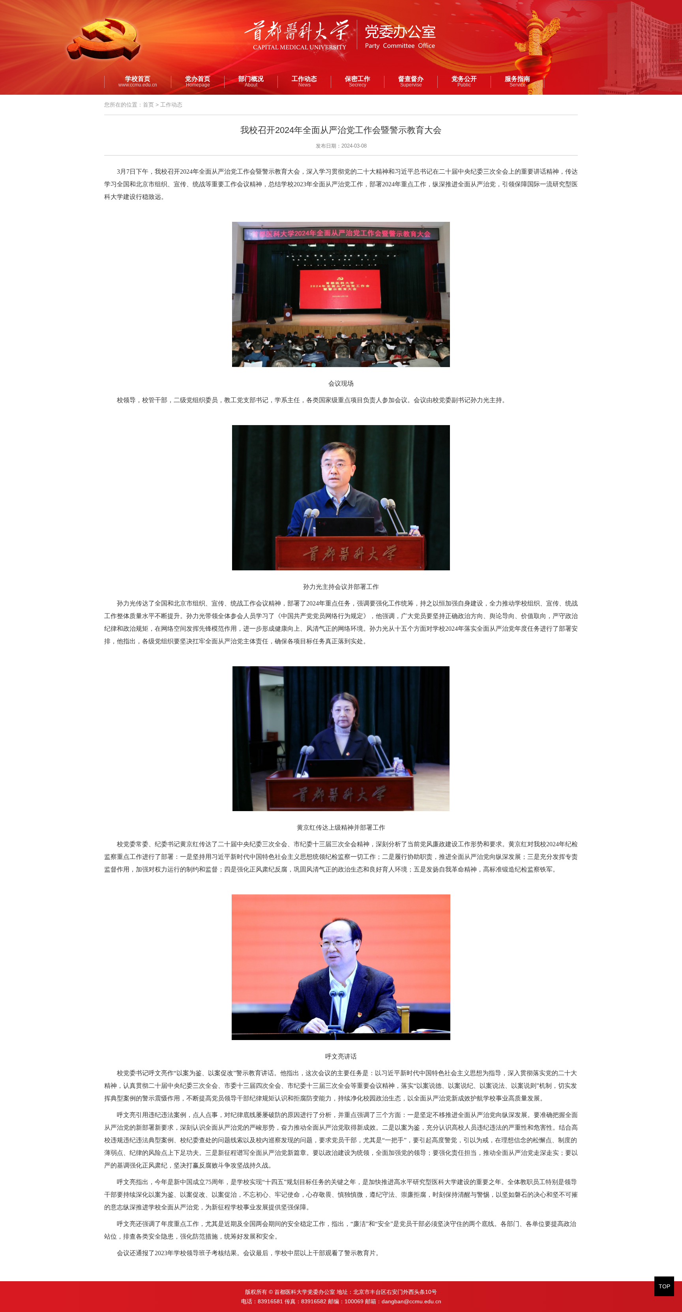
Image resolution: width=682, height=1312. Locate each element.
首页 (148, 104)
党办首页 (197, 82)
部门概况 (251, 82)
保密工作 (357, 82)
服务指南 (517, 82)
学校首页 (137, 82)
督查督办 (410, 82)
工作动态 (304, 82)
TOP (664, 1286)
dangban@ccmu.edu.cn (411, 1301)
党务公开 (464, 82)
